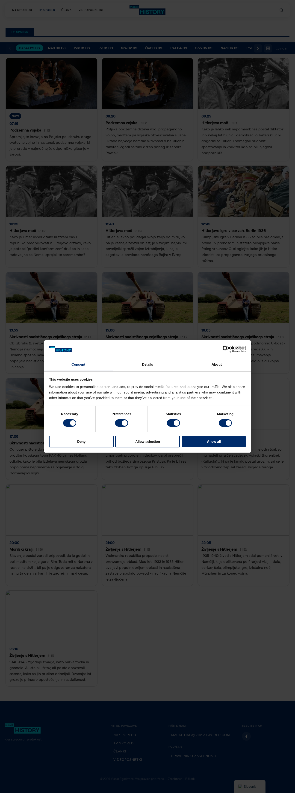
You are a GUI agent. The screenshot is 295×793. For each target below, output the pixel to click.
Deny (81, 441)
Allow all (214, 441)
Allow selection (147, 441)
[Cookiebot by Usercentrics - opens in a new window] (226, 349)
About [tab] (217, 364)
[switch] (121, 423)
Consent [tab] (78, 364)
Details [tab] (147, 364)
